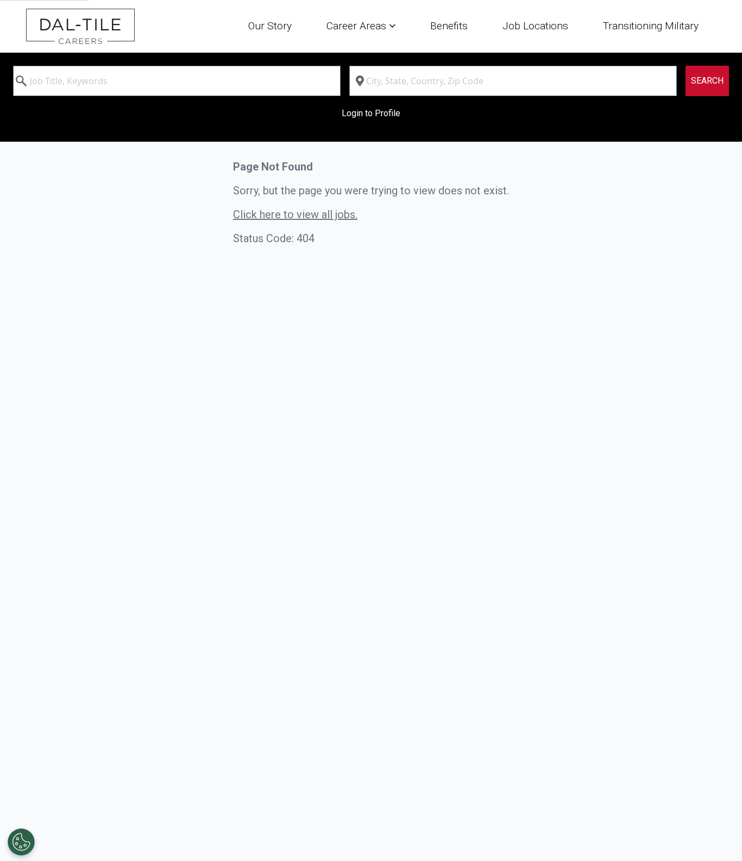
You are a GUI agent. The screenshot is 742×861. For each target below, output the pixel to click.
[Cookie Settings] (21, 842)
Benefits (449, 26)
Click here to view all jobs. (295, 214)
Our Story (270, 26)
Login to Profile (371, 113)
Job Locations (535, 26)
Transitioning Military (651, 26)
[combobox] (177, 81)
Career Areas (357, 26)
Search (707, 80)
